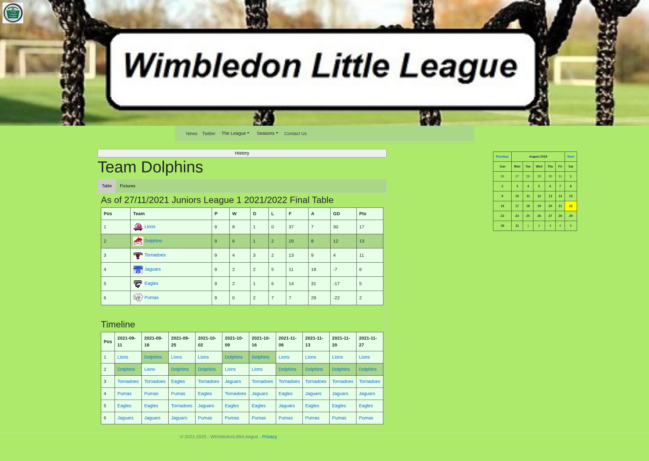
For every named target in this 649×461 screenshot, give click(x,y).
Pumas (152, 297)
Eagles (151, 283)
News (191, 133)
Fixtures (127, 185)
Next (570, 156)
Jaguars (153, 269)
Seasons (266, 133)
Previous (502, 156)
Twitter (208, 133)
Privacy (269, 436)
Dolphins (153, 240)
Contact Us (295, 133)
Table (107, 185)
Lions (150, 226)
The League (234, 133)
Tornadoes (155, 254)
